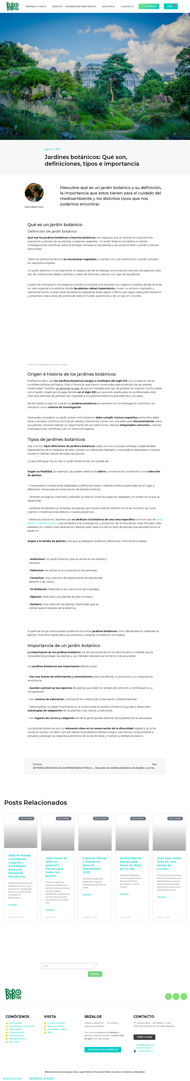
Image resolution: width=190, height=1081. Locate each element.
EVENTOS (57, 6)
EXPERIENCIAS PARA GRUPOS (80, 6)
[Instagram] (176, 996)
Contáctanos (128, 1072)
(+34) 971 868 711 (144, 1048)
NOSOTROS (108, 6)
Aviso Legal (79, 1072)
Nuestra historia (16, 1035)
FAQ (49, 1032)
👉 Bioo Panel (12, 1042)
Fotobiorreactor (16, 1032)
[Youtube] (183, 996)
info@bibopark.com (145, 1045)
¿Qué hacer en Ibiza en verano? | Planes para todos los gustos (56, 866)
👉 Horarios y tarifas (54, 1026)
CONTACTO (127, 6)
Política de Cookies (113, 1072)
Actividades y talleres (57, 1029)
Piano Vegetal (15, 1029)
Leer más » (13, 905)
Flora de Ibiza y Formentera (21, 1026)
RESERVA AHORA (12, 1078)
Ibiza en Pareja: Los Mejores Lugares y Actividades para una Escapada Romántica (19, 866)
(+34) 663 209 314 (145, 1051)
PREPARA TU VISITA (36, 6)
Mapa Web (139, 1072)
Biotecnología (15, 1023)
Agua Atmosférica (17, 1038)
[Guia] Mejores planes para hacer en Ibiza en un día (131, 863)
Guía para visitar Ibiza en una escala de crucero (169, 863)
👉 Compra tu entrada (54, 1023)
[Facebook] (168, 996)
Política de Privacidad (94, 1072)
